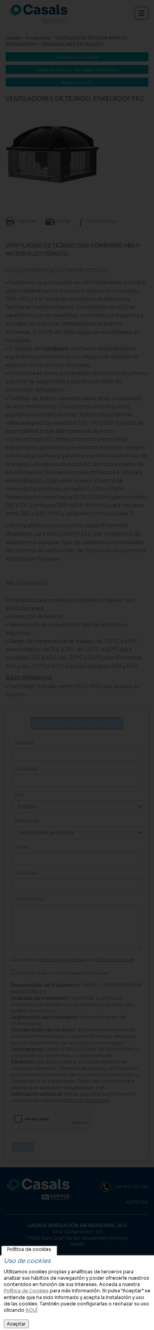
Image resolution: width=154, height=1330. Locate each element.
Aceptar (16, 1324)
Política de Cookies (26, 1290)
